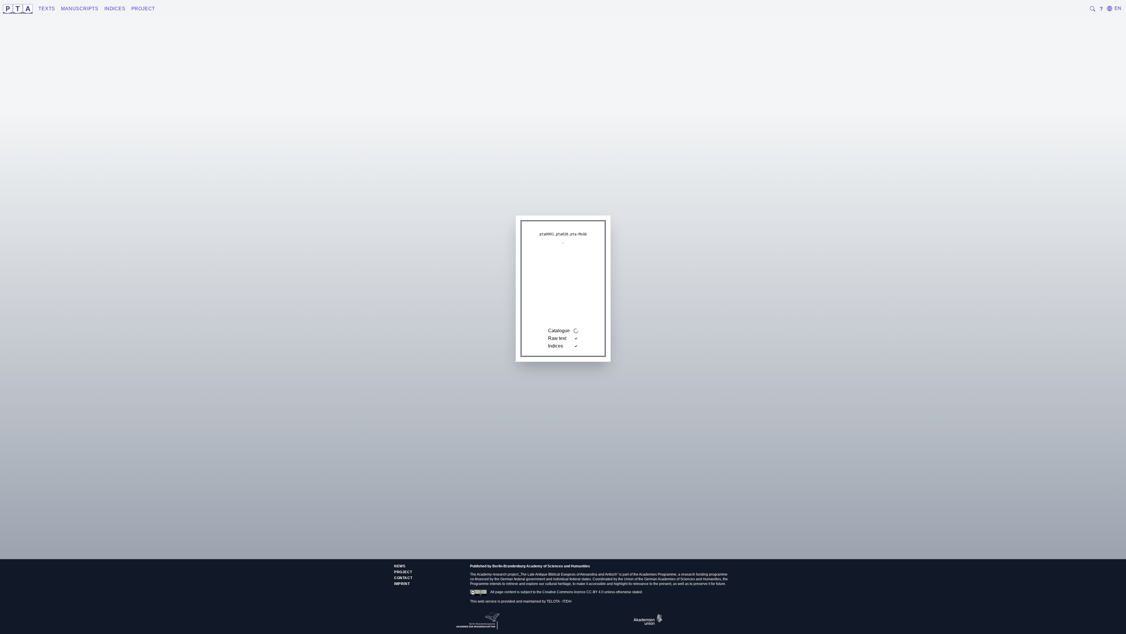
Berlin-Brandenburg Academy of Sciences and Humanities (541, 566)
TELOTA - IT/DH (559, 601)
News (399, 566)
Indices (115, 8)
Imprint (402, 584)
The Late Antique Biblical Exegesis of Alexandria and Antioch (568, 574)
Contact (403, 578)
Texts (46, 8)
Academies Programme (657, 574)
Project (143, 8)
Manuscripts (80, 8)
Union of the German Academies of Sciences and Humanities (672, 579)
